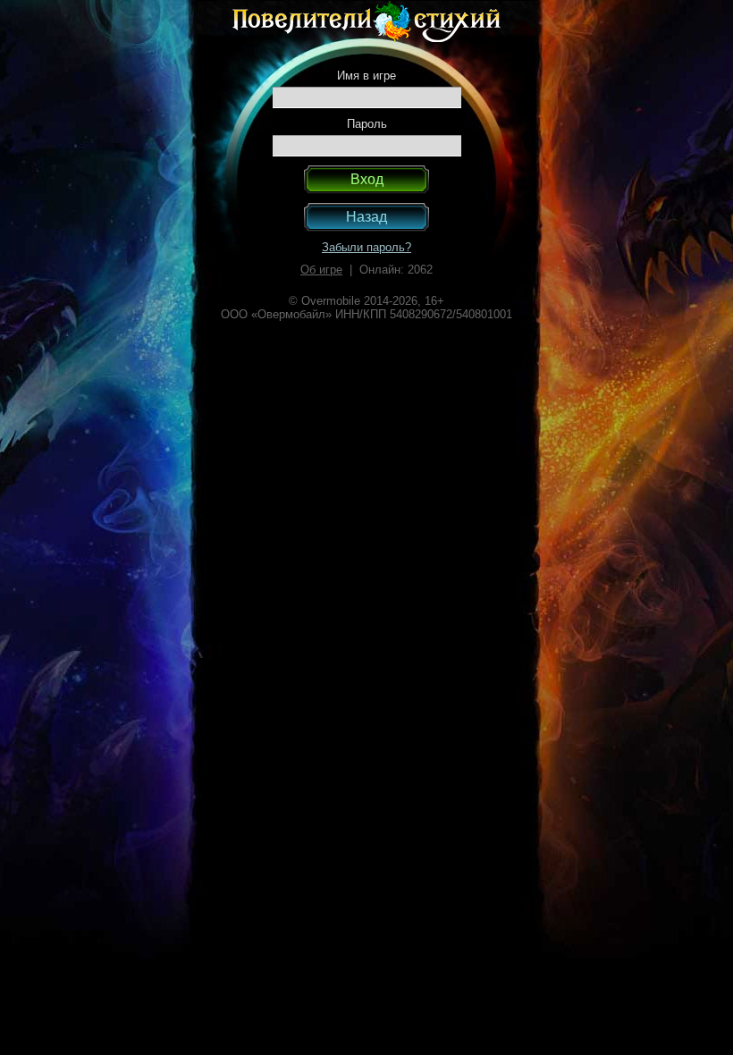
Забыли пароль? (366, 247)
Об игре (321, 269)
